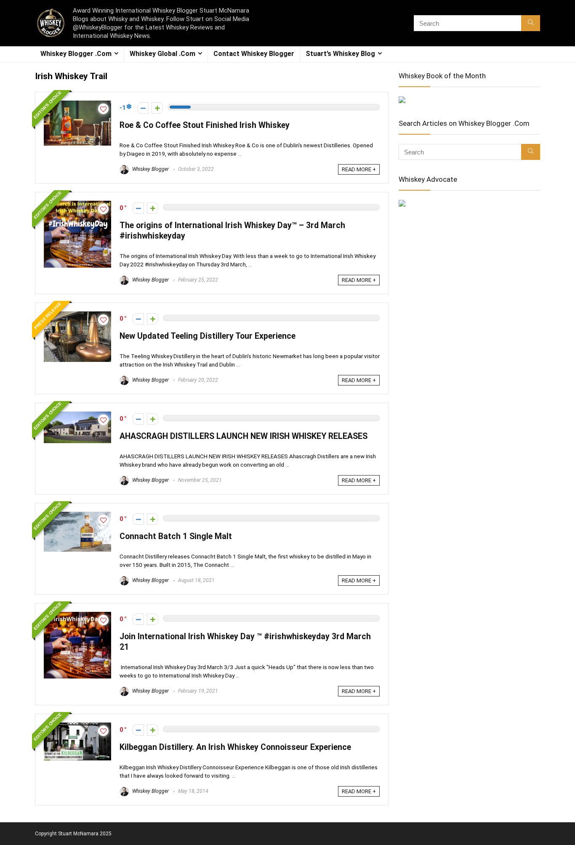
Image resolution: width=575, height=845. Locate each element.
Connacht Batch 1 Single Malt (176, 536)
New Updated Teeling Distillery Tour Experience (207, 336)
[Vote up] (157, 108)
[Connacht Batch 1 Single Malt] (77, 515)
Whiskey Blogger (150, 169)
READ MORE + (359, 169)
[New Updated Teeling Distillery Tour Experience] (77, 315)
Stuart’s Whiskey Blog (340, 54)
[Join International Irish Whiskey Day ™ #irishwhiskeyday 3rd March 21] (77, 615)
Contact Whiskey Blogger (253, 54)
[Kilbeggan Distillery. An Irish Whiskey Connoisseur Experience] (77, 726)
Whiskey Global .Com (162, 54)
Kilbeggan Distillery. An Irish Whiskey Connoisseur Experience (235, 747)
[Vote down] (143, 108)
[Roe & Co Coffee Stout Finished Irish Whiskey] (77, 104)
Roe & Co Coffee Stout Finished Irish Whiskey (205, 125)
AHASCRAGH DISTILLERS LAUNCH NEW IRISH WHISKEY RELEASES (243, 436)
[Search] (530, 23)
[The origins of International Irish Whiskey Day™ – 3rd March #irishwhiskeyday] (77, 204)
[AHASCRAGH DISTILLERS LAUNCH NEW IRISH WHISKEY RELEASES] (77, 415)
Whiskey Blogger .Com (76, 54)
